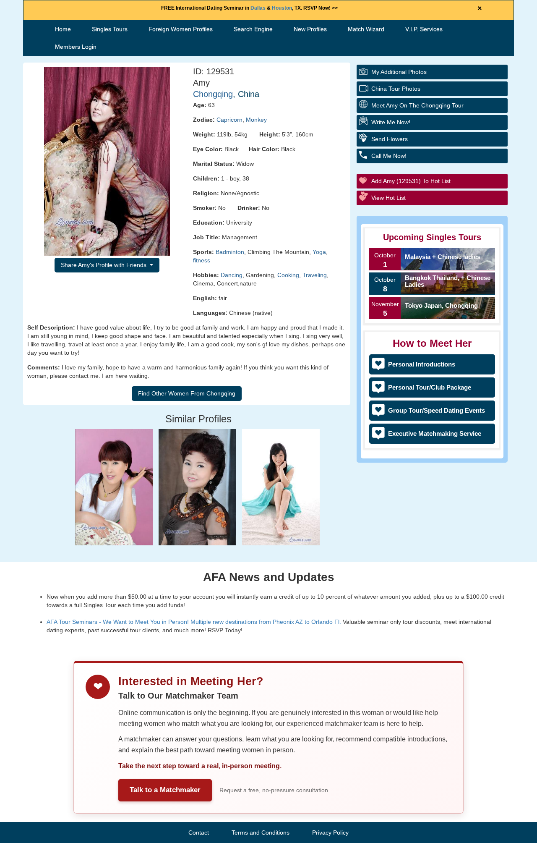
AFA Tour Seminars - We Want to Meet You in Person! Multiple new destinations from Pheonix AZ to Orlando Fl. (194, 621)
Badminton (230, 252)
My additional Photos (399, 71)
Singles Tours (110, 29)
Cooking (288, 275)
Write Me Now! (390, 122)
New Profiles (310, 29)
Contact (198, 832)
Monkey (256, 119)
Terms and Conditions (260, 832)
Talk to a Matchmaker (165, 790)
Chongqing (213, 94)
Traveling (314, 275)
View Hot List (388, 197)
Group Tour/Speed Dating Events (436, 410)
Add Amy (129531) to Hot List (411, 181)
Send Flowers (389, 139)
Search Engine (253, 29)
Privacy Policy (330, 832)
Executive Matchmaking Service (434, 433)
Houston (282, 8)
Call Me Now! (389, 155)
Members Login (75, 46)
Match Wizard (366, 29)
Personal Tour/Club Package (429, 387)
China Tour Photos (395, 88)
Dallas (258, 8)
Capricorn (229, 119)
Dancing (231, 275)
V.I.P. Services (424, 29)
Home (63, 29)
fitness (201, 260)
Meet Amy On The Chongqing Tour (417, 105)
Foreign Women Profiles (181, 29)
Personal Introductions (421, 364)
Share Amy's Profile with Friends (104, 265)
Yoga (319, 252)
